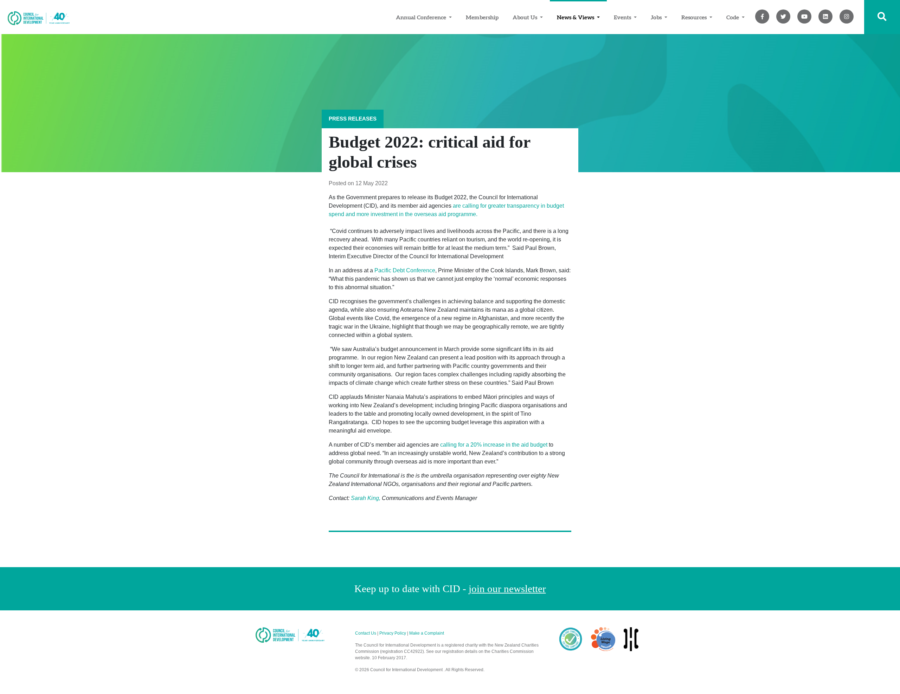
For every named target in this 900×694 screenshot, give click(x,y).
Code (733, 17)
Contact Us (365, 633)
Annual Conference (422, 17)
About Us (526, 17)
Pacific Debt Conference (404, 270)
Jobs (657, 17)
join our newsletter (507, 588)
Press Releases (353, 119)
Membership (482, 17)
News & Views (576, 17)
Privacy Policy (392, 633)
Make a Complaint (426, 633)
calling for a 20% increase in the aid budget (493, 445)
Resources (694, 17)
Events (623, 17)
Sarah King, (365, 498)
